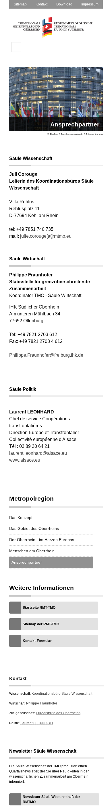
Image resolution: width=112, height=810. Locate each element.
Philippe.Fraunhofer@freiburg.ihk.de (46, 355)
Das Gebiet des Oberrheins (34, 528)
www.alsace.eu (24, 460)
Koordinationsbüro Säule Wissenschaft (62, 694)
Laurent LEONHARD (36, 723)
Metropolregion (31, 498)
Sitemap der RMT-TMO (41, 624)
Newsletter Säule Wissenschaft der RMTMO (51, 799)
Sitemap (20, 4)
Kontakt (41, 4)
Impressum (90, 4)
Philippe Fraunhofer (41, 703)
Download (64, 4)
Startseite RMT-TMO (39, 608)
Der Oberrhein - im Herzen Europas (41, 539)
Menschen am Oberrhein (32, 551)
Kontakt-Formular (37, 641)
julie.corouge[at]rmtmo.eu (46, 236)
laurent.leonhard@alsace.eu (38, 453)
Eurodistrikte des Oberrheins (58, 713)
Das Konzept (20, 517)
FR (29, 47)
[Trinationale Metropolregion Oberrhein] (52, 37)
